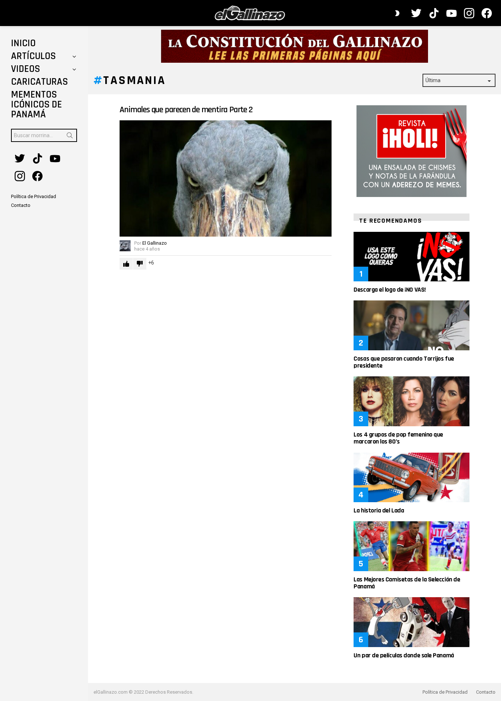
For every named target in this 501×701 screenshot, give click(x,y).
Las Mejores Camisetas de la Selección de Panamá (407, 583)
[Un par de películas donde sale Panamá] (411, 622)
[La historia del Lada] (411, 477)
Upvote (126, 264)
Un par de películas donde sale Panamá (404, 655)
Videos (25, 69)
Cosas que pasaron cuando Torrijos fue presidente (404, 362)
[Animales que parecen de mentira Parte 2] (226, 178)
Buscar (69, 137)
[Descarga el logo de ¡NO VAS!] (411, 256)
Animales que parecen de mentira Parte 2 (186, 109)
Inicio (23, 43)
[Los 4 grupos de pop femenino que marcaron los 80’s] (411, 401)
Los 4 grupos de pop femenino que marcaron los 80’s (398, 438)
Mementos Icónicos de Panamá (36, 104)
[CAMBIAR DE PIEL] (397, 13)
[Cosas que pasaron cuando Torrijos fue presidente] (411, 325)
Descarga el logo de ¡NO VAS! (389, 289)
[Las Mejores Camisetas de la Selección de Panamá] (411, 546)
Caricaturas (39, 82)
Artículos (33, 56)
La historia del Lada (379, 510)
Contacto (485, 692)
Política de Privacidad (445, 692)
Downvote (139, 264)
